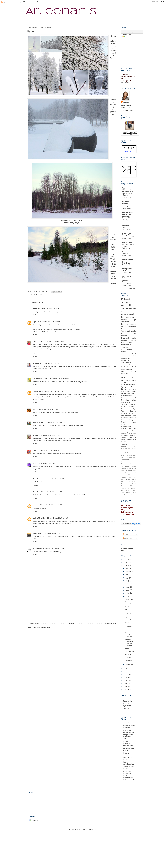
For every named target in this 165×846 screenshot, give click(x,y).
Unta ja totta (131, 433)
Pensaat (123, 486)
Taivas (134, 442)
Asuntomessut (125, 446)
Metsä (133, 367)
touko (128, 590)
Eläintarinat (125, 360)
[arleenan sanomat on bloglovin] (131, 525)
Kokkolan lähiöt (126, 477)
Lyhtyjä (124, 270)
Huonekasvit (125, 380)
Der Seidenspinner (40, 378)
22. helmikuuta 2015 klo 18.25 (53, 341)
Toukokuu (124, 431)
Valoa (127, 648)
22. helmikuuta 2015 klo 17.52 (50, 322)
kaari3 (35, 463)
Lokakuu (124, 413)
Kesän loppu (126, 263)
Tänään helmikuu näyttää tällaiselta (129, 642)
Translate (129, 37)
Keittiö (133, 380)
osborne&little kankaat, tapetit (128, 778)
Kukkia (124, 329)
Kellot (129, 475)
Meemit (123, 422)
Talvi (134, 429)
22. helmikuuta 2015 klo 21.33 (49, 435)
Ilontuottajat (126, 345)
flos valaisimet (128, 746)
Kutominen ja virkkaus (128, 418)
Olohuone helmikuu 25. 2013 (129, 612)
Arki (122, 466)
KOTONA (124, 83)
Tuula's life (37, 391)
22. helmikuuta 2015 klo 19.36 (52, 363)
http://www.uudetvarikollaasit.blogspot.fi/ (128, 214)
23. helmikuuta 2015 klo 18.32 (51, 505)
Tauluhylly (126, 708)
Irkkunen (36, 505)
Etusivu (71, 623)
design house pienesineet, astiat (128, 736)
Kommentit (128, 538)
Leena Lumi (37, 341)
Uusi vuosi (132, 391)
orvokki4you (126, 233)
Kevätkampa (125, 358)
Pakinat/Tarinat (126, 369)
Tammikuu (124, 404)
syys (127, 578)
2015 (126, 566)
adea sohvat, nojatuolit (127, 742)
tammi (128, 664)
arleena (126, 102)
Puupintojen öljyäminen (127, 705)
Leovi (35, 450)
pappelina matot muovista (129, 726)
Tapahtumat (124, 464)
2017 (126, 560)
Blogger (96, 829)
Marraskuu (125, 400)
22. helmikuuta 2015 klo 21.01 (47, 409)
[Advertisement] (72, 605)
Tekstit (126, 534)
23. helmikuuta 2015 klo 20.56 (58, 518)
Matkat (124, 340)
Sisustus (126, 302)
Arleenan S (61, 11)
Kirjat (128, 367)
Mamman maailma (125, 202)
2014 (126, 668)
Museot (134, 483)
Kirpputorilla (125, 435)
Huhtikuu (124, 429)
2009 (126, 684)
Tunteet (124, 382)
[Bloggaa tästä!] (54, 292)
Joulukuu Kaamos (131, 470)
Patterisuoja (127, 701)
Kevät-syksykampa (128, 393)
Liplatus (36, 322)
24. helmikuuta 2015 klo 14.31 (50, 533)
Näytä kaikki (132, 288)
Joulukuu (123, 450)
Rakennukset (125, 402)
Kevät (123, 367)
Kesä (134, 415)
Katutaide (123, 472)
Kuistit (122, 481)
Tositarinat (125, 331)
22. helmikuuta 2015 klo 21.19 (54, 422)
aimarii (35, 435)
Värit (134, 492)
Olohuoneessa (126, 362)
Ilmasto (134, 448)
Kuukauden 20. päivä (128, 420)
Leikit (134, 455)
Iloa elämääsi (130, 630)
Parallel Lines (127, 242)
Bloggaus (128, 415)
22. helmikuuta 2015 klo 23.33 (48, 463)
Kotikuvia (128, 654)
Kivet (134, 475)
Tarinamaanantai (127, 376)
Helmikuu (133, 400)
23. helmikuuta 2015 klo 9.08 (51, 492)
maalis (128, 596)
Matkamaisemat (127, 349)
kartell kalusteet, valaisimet (129, 749)
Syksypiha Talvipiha (128, 387)
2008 (126, 687)
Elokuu (134, 446)
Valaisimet (124, 444)
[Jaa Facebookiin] (59, 292)
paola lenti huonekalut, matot (127, 773)
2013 (126, 671)
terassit (133, 494)
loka (127, 575)
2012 (126, 674)
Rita (123, 188)
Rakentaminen (125, 488)
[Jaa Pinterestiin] (61, 292)
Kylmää (127, 617)
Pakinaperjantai (127, 317)
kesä (127, 587)
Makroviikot (127, 305)
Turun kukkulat (128, 411)
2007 (126, 690)
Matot (122, 457)
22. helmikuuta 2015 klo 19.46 (58, 378)
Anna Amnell (37, 479)
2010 (126, 680)
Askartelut (124, 351)
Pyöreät (128, 657)
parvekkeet (124, 494)
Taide (133, 338)
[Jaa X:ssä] (57, 292)
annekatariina (38, 422)
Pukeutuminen (125, 459)
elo (127, 581)
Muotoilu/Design (131, 457)
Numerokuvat (130, 326)
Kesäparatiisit (127, 343)
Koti (135, 477)
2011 (126, 677)
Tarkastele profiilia (127, 110)
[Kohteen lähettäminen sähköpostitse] (52, 292)
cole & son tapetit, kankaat (128, 731)
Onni (123, 227)
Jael (34, 409)
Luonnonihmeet (131, 440)
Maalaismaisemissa (128, 384)
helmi (128, 599)
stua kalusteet (128, 723)
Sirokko (36, 533)
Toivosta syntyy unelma (128, 635)
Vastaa (35, 315)
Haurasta (128, 620)
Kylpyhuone (132, 481)
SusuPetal (37, 492)
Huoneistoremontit (126, 448)
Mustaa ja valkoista (128, 320)
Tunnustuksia (126, 354)
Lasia (134, 453)
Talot (129, 429)
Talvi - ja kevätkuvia (129, 603)
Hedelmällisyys (130, 651)
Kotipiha (123, 479)
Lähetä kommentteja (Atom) (42, 627)
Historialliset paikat (127, 468)
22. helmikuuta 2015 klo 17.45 (48, 308)
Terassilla (124, 347)
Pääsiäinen (133, 486)
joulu (127, 568)
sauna (129, 494)
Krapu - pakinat (131, 479)
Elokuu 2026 (126, 254)
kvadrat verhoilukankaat (128, 763)
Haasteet (125, 338)
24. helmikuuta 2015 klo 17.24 (53, 548)
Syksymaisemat (126, 395)
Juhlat (123, 365)
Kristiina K (37, 363)
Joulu (133, 331)
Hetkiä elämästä (130, 466)
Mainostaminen (125, 483)
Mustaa (127, 607)
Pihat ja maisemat (128, 334)
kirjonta (133, 422)
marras (128, 571)
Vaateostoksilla (125, 490)
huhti (128, 593)
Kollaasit (39, 294)
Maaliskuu (132, 406)
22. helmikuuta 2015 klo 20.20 (52, 391)
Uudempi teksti (33, 623)
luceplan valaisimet (126, 754)
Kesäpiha (132, 365)
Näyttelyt (124, 442)
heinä (128, 584)
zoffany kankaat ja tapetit (128, 767)
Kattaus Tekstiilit (128, 398)
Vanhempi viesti (110, 623)
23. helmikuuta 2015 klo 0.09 (53, 479)
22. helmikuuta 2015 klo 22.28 (48, 450)
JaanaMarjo (37, 548)
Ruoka (133, 340)
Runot (123, 371)
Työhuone (133, 488)
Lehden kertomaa (126, 455)
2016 (126, 563)
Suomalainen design (128, 461)
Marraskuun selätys (128, 409)
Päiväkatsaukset (127, 378)
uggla (35, 308)
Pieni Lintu (126, 252)
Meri (129, 413)
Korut (123, 440)
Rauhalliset (129, 661)
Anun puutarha (127, 269)
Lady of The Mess (39, 518)
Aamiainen (133, 464)
